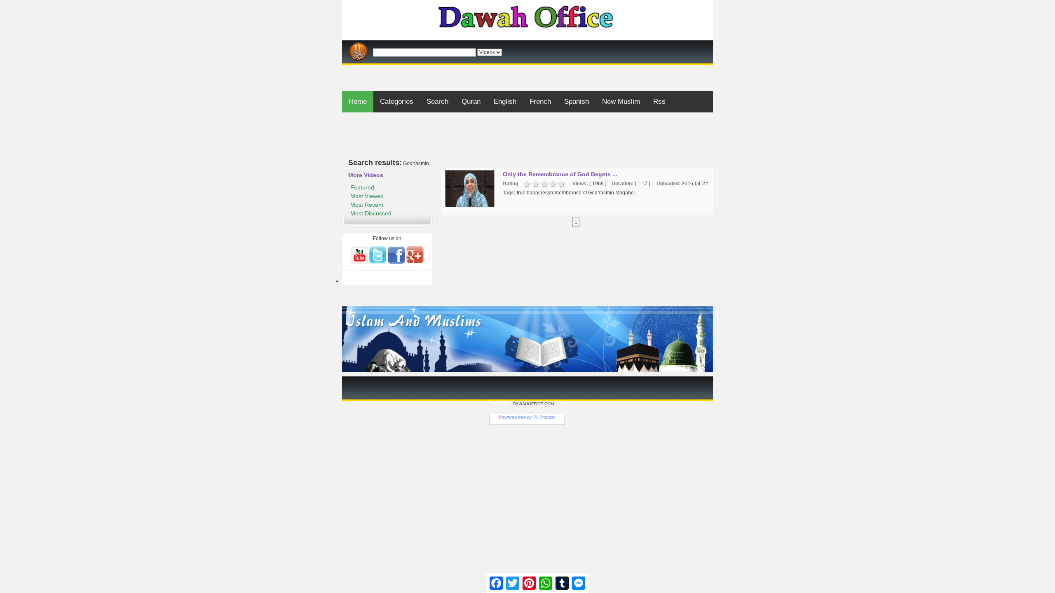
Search (437, 101)
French (540, 101)
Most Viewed (367, 196)
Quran (471, 101)
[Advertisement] (527, 68)
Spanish (576, 101)
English (505, 101)
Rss (659, 101)
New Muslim (621, 101)
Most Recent (366, 204)
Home (358, 101)
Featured (362, 187)
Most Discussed (371, 213)
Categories (396, 101)
